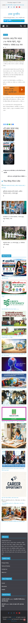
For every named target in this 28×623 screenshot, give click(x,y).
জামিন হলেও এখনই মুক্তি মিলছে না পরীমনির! (16, 176)
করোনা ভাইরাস (5, 34)
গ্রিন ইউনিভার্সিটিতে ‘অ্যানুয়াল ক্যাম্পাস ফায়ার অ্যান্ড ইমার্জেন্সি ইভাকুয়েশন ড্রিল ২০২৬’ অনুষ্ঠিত (15, 5)
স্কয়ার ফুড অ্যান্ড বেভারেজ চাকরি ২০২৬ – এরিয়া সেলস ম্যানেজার (13, 421)
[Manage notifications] (24, 619)
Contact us (4, 569)
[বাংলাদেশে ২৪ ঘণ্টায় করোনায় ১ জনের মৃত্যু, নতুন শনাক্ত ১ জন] (14, 202)
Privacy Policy (5, 563)
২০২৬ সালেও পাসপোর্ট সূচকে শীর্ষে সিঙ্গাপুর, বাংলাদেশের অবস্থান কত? (13, 388)
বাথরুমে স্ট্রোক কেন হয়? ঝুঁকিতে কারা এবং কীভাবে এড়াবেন (12, 372)
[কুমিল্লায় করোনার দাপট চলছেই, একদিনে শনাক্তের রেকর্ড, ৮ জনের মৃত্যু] (14, 185)
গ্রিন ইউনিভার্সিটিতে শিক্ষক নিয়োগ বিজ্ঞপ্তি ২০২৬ (10, 309)
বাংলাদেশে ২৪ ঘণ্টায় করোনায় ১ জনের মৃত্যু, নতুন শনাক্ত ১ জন (13, 218)
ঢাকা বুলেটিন (14, 14)
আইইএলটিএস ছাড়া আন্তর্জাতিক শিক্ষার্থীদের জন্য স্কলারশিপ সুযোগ (13, 521)
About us (4, 572)
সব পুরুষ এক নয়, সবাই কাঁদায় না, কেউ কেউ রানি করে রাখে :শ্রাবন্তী (14, 171)
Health (3, 589)
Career (3, 583)
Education (4, 586)
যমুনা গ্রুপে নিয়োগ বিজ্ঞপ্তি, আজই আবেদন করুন (10, 497)
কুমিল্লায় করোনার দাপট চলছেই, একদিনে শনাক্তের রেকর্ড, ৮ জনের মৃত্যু (12, 192)
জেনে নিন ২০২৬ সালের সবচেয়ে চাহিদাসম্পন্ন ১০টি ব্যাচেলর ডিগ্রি (13, 449)
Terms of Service (6, 566)
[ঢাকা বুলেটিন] (3, 26)
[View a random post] (24, 26)
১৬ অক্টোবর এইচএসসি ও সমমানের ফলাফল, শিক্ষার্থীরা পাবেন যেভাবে (13, 405)
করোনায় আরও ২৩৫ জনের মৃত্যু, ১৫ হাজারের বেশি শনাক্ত (14, 243)
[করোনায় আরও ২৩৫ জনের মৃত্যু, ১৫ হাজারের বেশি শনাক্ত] (14, 227)
